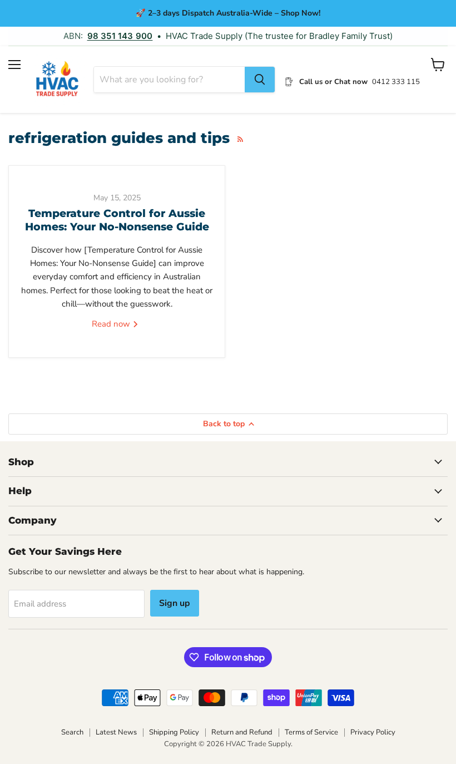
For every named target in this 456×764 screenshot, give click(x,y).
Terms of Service (311, 732)
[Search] (260, 79)
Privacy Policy (372, 732)
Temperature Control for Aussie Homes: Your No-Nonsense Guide (117, 220)
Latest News (116, 732)
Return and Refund (241, 732)
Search (72, 732)
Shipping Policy (174, 732)
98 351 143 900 (120, 36)
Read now (112, 323)
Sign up (174, 603)
